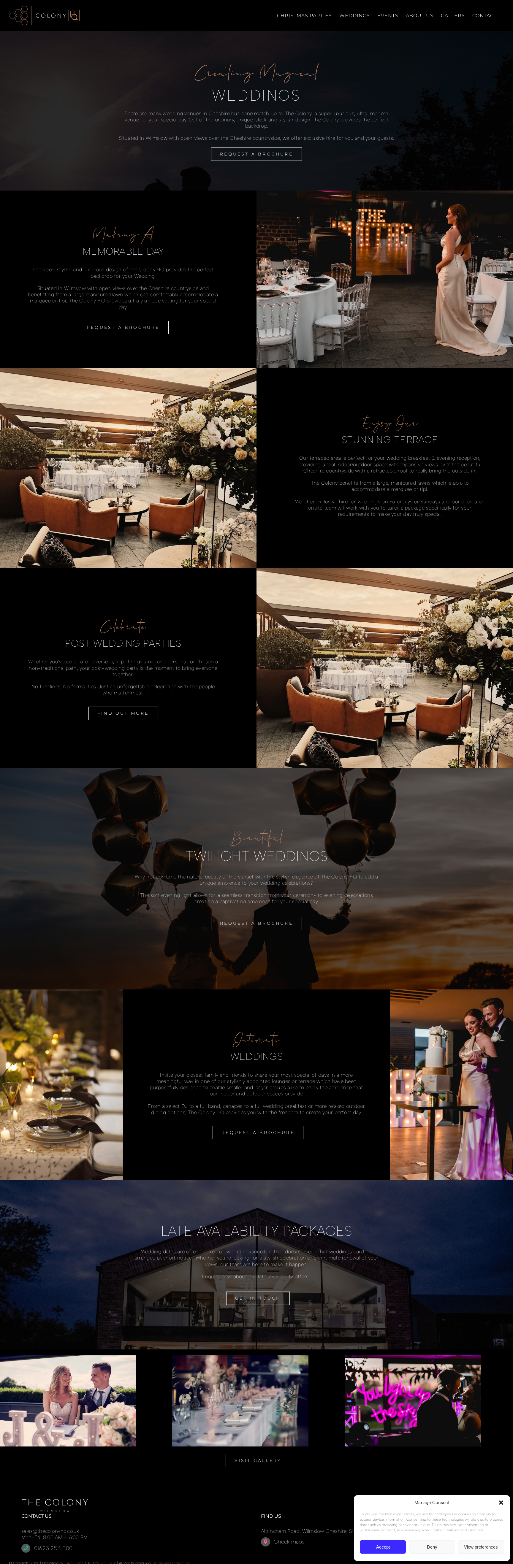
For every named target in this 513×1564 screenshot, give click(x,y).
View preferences (481, 1546)
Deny (432, 1546)
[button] (501, 1503)
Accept (383, 1546)
